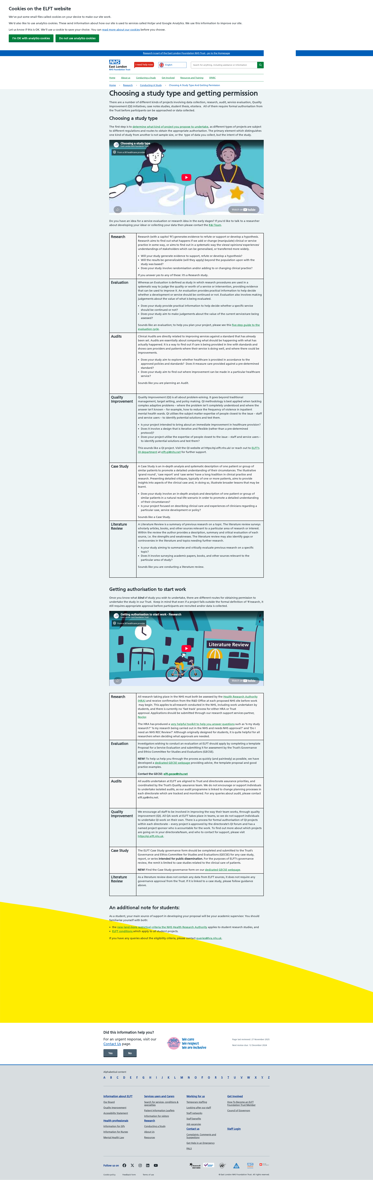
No (130, 1053)
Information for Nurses (115, 1131)
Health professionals (115, 1120)
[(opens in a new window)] (140, 1165)
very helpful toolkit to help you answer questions (203, 724)
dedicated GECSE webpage (172, 762)
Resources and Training (191, 77)
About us (125, 77)
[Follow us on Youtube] (156, 1165)
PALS (189, 1148)
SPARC (212, 77)
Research (128, 85)
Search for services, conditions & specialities (161, 1103)
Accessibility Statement (115, 1113)
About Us (149, 1131)
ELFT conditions (122, 931)
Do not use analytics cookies (77, 38)
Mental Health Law (113, 1137)
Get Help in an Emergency (200, 1143)
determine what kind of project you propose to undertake (170, 126)
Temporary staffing (196, 1102)
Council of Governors (238, 1110)
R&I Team (215, 225)
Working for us (195, 1096)
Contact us (192, 1128)
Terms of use (148, 1174)
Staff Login (234, 1128)
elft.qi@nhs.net (171, 452)
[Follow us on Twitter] (132, 1165)
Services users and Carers (159, 1096)
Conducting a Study (146, 77)
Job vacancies (193, 1124)
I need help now (144, 64)
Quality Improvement (114, 1107)
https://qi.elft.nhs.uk (150, 836)
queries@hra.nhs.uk (209, 938)
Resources (149, 1137)
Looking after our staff (198, 1107)
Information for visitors (156, 1116)
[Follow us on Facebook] (124, 1165)
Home (112, 77)
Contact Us (112, 1044)
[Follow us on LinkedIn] (147, 1165)
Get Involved (168, 77)
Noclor (142, 717)
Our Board (109, 1102)
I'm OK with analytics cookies (31, 38)
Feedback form (129, 1174)
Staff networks (194, 1113)
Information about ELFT (117, 1096)
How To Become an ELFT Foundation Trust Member (241, 1103)
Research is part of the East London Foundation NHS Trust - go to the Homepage (186, 53)
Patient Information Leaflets (159, 1110)
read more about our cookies (121, 29)
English (168, 65)
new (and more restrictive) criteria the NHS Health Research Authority (162, 927)
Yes (110, 1053)
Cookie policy (109, 1174)
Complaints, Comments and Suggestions (201, 1136)
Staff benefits (193, 1118)
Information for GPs (114, 1126)
